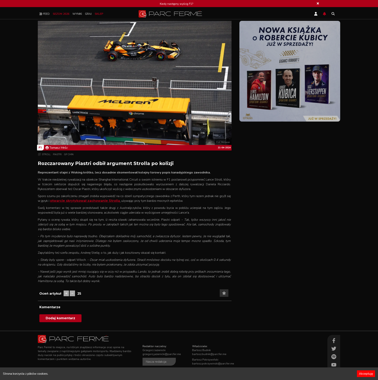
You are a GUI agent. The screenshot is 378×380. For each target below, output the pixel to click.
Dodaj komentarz (60, 318)
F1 (40, 147)
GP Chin (68, 154)
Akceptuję (366, 374)
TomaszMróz (58, 148)
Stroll (46, 154)
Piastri (57, 154)
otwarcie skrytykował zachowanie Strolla (85, 201)
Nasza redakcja (156, 362)
